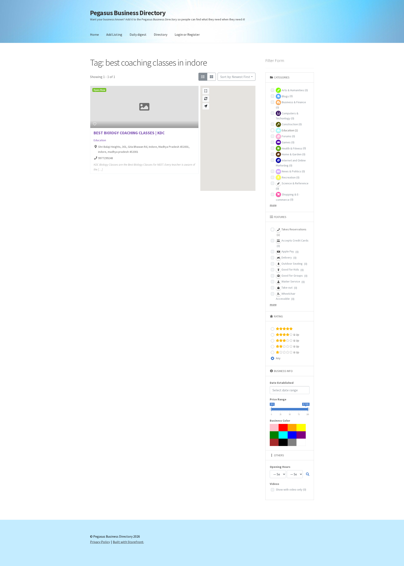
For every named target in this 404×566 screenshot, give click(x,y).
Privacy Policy (100, 542)
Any (278, 358)
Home (94, 34)
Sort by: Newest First (235, 77)
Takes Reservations (291, 232)
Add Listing (114, 34)
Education (100, 140)
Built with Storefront (128, 542)
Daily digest (138, 34)
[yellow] (301, 427)
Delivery (288, 258)
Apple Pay (290, 251)
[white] (301, 442)
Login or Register (187, 34)
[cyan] (283, 435)
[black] (283, 442)
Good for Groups (294, 276)
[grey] (292, 442)
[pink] (274, 427)
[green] (274, 435)
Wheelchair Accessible (285, 296)
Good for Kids (292, 270)
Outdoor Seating (294, 264)
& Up (296, 334)
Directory (160, 34)
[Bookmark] (94, 124)
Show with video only (291, 489)
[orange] (292, 427)
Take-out (289, 288)
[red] (283, 427)
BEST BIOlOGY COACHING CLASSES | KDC (129, 132)
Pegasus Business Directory (128, 13)
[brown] (274, 442)
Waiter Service (293, 282)
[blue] (292, 435)
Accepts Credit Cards (292, 243)
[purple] (301, 435)
